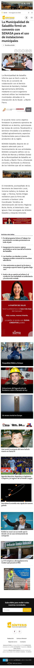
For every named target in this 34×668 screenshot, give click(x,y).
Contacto (23, 641)
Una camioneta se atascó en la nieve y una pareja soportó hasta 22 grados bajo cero (18, 267)
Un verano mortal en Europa (12, 415)
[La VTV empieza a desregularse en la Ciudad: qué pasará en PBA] (17, 550)
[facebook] (28, 12)
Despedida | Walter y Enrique (12, 363)
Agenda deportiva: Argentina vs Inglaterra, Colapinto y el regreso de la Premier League (16, 477)
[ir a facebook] (14, 631)
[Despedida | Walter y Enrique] (17, 351)
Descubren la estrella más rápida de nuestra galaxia (17, 504)
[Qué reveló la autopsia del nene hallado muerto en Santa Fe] (17, 439)
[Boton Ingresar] (26, 17)
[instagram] (32, 12)
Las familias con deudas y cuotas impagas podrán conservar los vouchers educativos (17, 258)
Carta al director (22, 638)
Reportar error (12, 641)
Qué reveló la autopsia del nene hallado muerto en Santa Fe (15, 450)
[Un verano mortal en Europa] (17, 404)
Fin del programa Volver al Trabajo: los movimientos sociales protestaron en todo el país (17, 240)
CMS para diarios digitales (17, 663)
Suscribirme (27, 610)
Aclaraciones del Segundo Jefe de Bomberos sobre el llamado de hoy (14, 389)
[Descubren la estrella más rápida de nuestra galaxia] (17, 493)
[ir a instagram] (19, 631)
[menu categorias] (32, 17)
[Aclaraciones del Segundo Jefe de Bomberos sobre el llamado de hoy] (17, 376)
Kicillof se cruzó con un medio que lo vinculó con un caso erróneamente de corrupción (14, 534)
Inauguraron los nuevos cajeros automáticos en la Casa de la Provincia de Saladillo (17, 249)
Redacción (10, 638)
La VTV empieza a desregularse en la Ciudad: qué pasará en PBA (14, 562)
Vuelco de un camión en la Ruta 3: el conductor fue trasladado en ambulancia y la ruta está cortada (18, 276)
